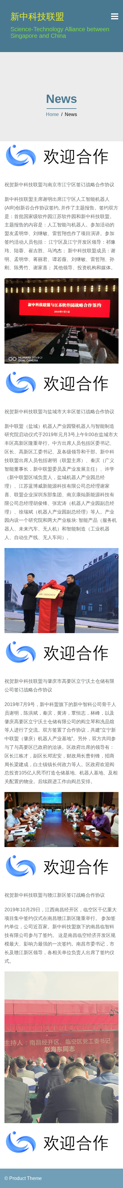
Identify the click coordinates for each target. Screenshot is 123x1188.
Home (52, 114)
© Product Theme (23, 1178)
